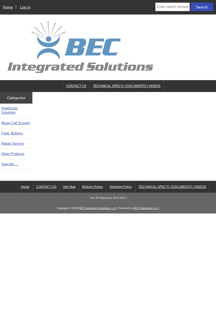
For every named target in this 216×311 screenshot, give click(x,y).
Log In (25, 7)
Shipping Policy (121, 187)
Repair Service (12, 143)
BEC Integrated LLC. (146, 208)
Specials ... (10, 164)
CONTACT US (76, 86)
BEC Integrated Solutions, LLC (98, 208)
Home (8, 7)
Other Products (12, 154)
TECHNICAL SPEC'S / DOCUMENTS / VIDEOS (126, 86)
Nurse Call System (15, 123)
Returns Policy (92, 187)
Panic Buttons (12, 133)
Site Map (69, 187)
